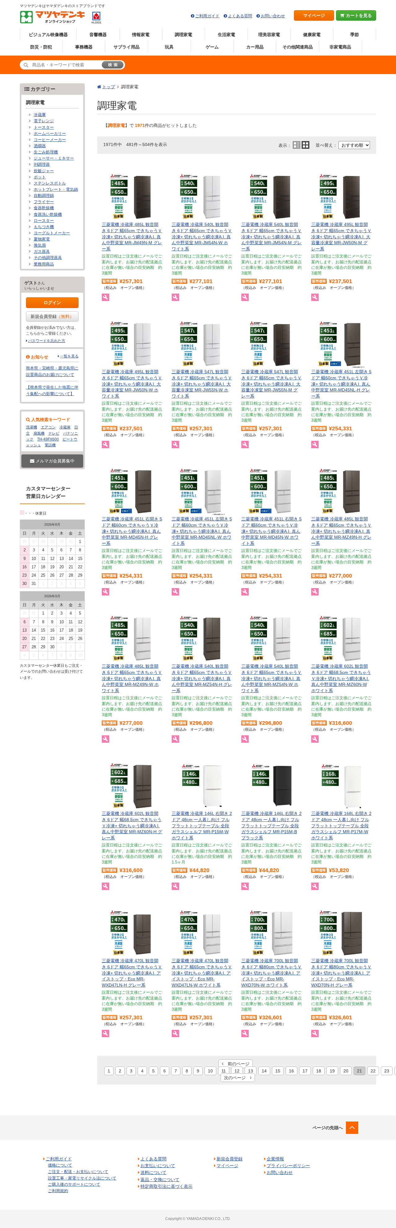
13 (250, 1070)
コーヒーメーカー (50, 140)
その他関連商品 (297, 46)
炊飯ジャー (44, 171)
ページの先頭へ (327, 1127)
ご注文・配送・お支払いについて (78, 1171)
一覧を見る (69, 356)
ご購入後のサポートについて (74, 1184)
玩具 (169, 46)
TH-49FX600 (48, 439)
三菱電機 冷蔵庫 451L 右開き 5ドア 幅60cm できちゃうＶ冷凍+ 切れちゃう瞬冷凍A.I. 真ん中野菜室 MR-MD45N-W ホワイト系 (271, 530)
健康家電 (312, 34)
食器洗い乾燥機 (48, 214)
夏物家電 (42, 239)
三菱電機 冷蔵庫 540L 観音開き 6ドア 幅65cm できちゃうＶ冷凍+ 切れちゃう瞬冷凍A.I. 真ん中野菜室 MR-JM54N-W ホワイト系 (202, 236)
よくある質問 (240, 16)
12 (237, 1070)
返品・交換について (159, 1179)
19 (332, 1070)
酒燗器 (40, 146)
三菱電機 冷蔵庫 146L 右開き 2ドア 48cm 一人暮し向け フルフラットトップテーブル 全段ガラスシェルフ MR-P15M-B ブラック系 (271, 825)
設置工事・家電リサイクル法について (82, 1178)
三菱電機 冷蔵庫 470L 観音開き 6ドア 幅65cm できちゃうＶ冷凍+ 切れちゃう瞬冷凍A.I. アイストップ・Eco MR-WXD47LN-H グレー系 (132, 972)
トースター (44, 127)
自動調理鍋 (44, 196)
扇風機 (39, 433)
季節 (354, 34)
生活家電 (226, 34)
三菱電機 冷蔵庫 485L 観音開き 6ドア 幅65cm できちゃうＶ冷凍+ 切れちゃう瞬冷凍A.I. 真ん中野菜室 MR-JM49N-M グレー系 (132, 236)
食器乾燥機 (44, 208)
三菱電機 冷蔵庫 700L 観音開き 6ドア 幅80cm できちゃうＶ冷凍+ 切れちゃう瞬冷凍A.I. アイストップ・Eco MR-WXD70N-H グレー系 (341, 972)
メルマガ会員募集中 (54, 460)
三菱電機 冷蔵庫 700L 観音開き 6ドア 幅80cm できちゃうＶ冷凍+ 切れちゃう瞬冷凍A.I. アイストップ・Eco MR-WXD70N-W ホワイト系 (271, 972)
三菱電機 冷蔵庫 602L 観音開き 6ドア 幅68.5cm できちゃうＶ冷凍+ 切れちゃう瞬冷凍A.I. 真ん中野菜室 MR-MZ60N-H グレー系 (132, 825)
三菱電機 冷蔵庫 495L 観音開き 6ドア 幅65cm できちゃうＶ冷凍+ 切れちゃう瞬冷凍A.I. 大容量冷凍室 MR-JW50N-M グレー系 (341, 236)
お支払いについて (157, 1165)
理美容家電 (269, 34)
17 (305, 1070)
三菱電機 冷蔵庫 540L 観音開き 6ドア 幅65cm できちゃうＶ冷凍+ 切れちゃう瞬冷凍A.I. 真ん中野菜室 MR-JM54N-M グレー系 (271, 236)
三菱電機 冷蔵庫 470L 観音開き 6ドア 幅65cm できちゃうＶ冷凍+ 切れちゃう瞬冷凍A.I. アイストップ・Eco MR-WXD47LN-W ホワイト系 (202, 972)
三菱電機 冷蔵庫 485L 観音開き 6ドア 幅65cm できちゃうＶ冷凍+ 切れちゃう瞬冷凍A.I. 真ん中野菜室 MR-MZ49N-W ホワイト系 (132, 678)
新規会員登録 (52, 316)
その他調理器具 (48, 258)
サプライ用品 (127, 46)
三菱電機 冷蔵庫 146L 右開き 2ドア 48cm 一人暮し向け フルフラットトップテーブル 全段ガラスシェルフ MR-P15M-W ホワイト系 (202, 825)
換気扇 (40, 245)
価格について (60, 1165)
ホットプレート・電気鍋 (56, 189)
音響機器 (98, 34)
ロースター (44, 221)
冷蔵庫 (40, 115)
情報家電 (140, 34)
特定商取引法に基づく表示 (166, 1186)
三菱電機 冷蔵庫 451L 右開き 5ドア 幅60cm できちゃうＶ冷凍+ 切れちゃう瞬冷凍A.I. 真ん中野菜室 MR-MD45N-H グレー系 (132, 530)
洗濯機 (31, 427)
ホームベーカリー (50, 134)
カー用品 (255, 46)
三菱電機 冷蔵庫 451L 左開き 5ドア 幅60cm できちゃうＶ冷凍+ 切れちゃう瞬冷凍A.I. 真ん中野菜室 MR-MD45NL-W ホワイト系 (202, 530)
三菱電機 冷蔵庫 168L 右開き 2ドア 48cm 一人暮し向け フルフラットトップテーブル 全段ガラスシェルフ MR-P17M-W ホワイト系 (341, 825)
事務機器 (84, 46)
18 (318, 1070)
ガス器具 (42, 251)
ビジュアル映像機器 (48, 34)
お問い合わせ (273, 16)
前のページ (236, 1063)
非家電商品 (340, 46)
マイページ (314, 15)
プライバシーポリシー (288, 1165)
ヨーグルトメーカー (52, 233)
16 (291, 1070)
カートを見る (358, 15)
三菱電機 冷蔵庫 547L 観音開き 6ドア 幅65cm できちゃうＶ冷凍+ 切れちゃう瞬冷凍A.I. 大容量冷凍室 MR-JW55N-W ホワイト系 (202, 383)
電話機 (50, 445)
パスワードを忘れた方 (46, 341)
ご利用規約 (58, 1190)
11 (224, 1070)
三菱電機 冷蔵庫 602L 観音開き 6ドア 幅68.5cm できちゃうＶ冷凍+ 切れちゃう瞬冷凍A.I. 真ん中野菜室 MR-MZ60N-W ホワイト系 (341, 678)
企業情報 (275, 1158)
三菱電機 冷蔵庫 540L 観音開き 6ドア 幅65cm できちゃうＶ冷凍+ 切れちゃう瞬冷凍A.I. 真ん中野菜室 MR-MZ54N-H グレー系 (202, 678)
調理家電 (183, 34)
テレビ (53, 433)
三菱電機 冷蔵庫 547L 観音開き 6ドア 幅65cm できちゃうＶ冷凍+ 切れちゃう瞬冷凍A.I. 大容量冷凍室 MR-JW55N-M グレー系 (271, 383)
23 (386, 1070)
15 (277, 1070)
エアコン (48, 427)
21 (359, 1070)
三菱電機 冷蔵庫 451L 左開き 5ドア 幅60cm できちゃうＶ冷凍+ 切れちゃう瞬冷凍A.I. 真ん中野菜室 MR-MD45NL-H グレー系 (341, 383)
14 (264, 1070)
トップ (108, 86)
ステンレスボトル (50, 183)
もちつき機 (44, 227)
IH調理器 (42, 164)
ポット (40, 177)
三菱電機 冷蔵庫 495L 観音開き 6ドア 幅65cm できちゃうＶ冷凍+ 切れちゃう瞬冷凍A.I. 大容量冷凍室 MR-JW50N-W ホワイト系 (132, 383)
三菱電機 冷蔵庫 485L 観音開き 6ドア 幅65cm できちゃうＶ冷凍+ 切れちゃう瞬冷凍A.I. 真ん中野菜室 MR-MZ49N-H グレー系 (341, 530)
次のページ (237, 1077)
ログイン (52, 302)
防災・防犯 (41, 46)
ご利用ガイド (207, 16)
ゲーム (212, 46)
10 (210, 1070)
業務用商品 (44, 264)
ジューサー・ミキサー (54, 158)
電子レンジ (44, 121)
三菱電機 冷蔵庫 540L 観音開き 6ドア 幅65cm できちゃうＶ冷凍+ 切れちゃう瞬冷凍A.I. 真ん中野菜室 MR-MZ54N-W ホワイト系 (271, 678)
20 (345, 1070)
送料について (153, 1172)
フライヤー (44, 202)
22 (373, 1070)
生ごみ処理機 (46, 152)
